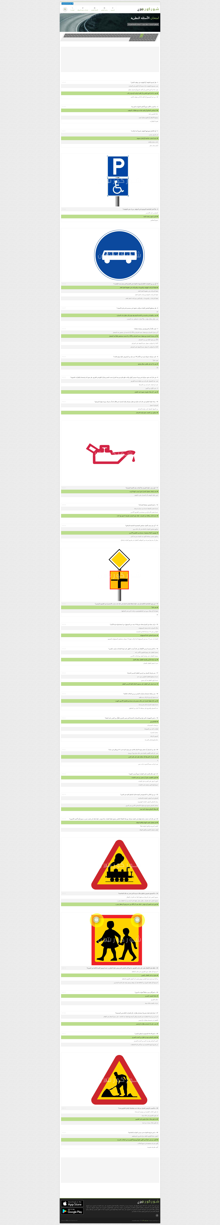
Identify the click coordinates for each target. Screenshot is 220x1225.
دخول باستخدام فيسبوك (67, 3)
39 (136, 39)
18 (106, 35)
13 (121, 35)
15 (115, 35)
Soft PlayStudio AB (73, 1220)
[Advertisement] (110, 59)
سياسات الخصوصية (135, 1220)
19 (103, 35)
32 (65, 35)
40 (133, 39)
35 (148, 39)
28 (77, 35)
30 (71, 35)
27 (80, 35)
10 (129, 35)
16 (112, 35)
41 (131, 39)
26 (83, 35)
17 (109, 35)
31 (68, 35)
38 (139, 39)
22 (94, 35)
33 (154, 39)
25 (86, 35)
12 (124, 35)
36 (145, 39)
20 (100, 35)
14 (118, 35)
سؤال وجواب (145, 24)
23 (91, 35)
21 (97, 35)
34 (151, 39)
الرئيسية (151, 24)
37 (142, 39)
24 (89, 35)
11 (127, 35)
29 (74, 35)
